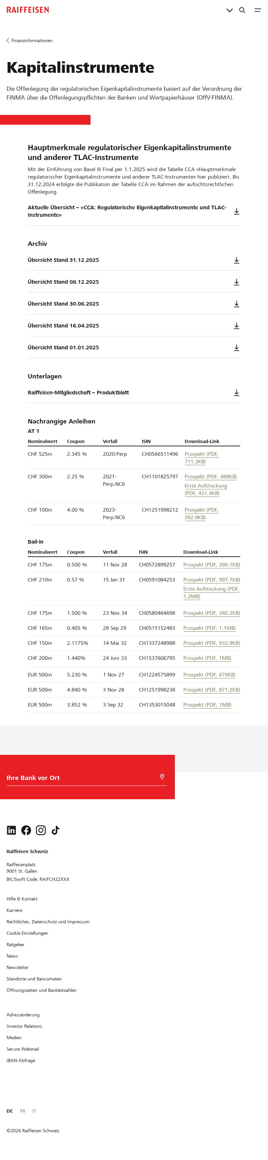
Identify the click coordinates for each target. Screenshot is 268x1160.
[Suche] (242, 10)
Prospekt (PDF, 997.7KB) (211, 580)
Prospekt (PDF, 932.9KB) (211, 643)
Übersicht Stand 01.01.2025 (63, 347)
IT (34, 1111)
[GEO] (162, 776)
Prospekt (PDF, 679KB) (209, 675)
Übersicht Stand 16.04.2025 (63, 326)
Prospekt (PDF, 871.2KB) (211, 690)
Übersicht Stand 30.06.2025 (63, 304)
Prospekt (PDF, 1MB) (207, 658)
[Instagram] (41, 830)
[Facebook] (26, 830)
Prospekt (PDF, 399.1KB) (211, 565)
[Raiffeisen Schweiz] (28, 10)
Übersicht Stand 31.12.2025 (63, 260)
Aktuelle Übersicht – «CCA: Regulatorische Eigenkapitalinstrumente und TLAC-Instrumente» (127, 211)
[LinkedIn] (11, 830)
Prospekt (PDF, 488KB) (211, 476)
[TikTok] (55, 830)
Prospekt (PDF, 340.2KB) (211, 613)
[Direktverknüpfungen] (229, 10)
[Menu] (257, 10)
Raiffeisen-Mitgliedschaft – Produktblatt (78, 392)
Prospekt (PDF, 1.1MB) (209, 628)
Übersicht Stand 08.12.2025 (63, 282)
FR (22, 1111)
